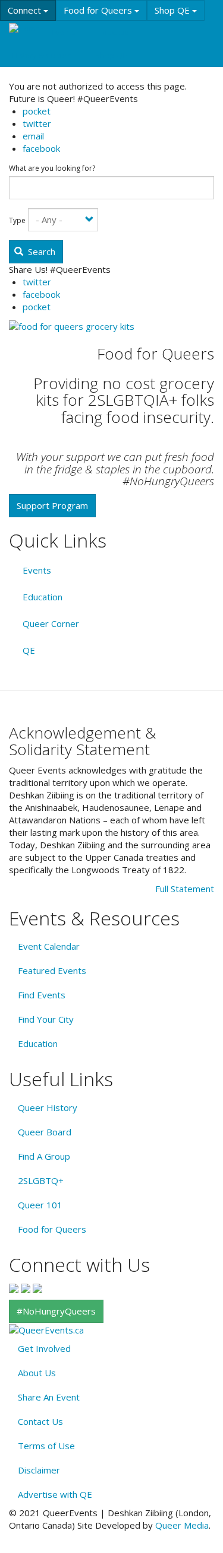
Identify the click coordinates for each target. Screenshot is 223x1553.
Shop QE (173, 10)
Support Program (52, 505)
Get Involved (44, 1348)
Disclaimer (39, 1470)
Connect (25, 10)
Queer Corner (51, 623)
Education (116, 32)
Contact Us (40, 1421)
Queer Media (182, 1525)
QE (29, 650)
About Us (37, 1373)
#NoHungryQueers (56, 1311)
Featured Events (52, 970)
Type (17, 220)
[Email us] (37, 1287)
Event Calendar (49, 946)
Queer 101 (40, 1205)
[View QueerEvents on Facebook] (13, 1287)
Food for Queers (99, 10)
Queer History (47, 1107)
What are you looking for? (52, 168)
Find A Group (44, 1156)
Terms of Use (46, 1446)
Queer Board (44, 1132)
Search (40, 251)
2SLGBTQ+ (41, 1180)
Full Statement (184, 889)
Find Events (41, 995)
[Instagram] (25, 1287)
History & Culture (42, 55)
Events (63, 32)
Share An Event (49, 1397)
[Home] (24, 28)
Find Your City (46, 1019)
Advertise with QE (55, 1494)
